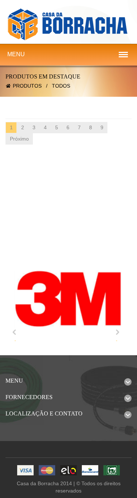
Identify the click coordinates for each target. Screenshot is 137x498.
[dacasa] (111, 470)
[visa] (25, 470)
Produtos (27, 86)
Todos (61, 86)
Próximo (19, 139)
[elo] (68, 470)
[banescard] (90, 470)
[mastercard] (47, 470)
